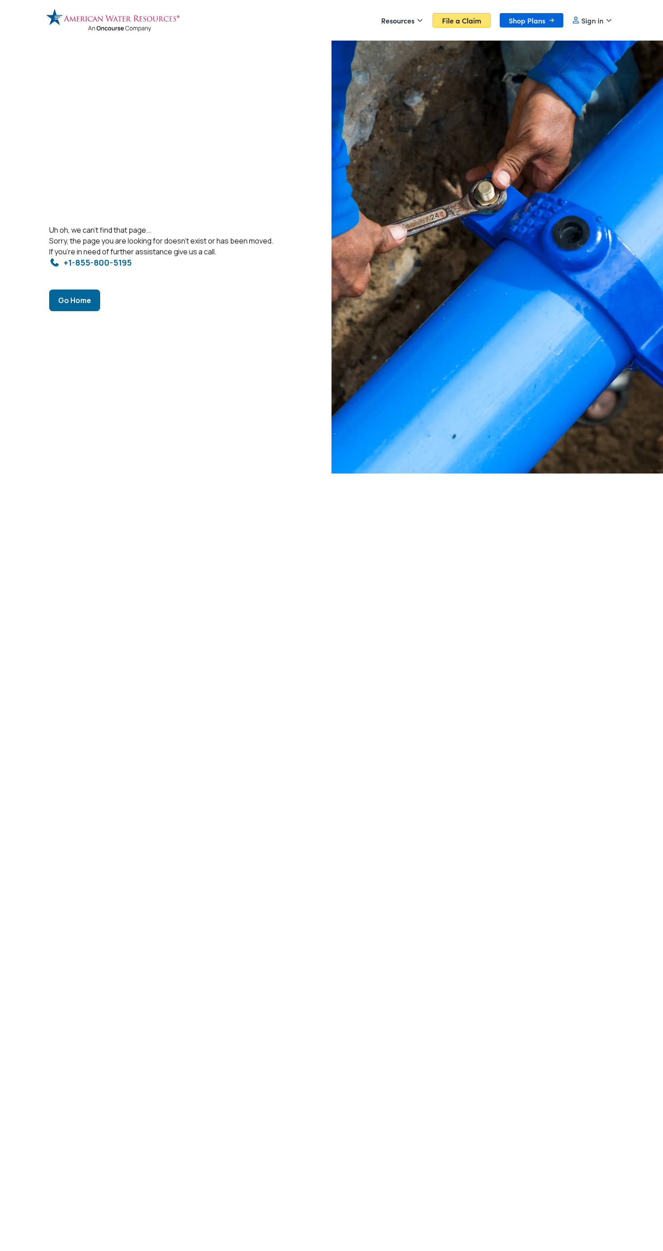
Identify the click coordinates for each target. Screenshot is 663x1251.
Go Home (74, 300)
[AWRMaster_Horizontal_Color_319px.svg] (112, 20)
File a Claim (461, 20)
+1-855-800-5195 (98, 262)
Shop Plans (527, 20)
